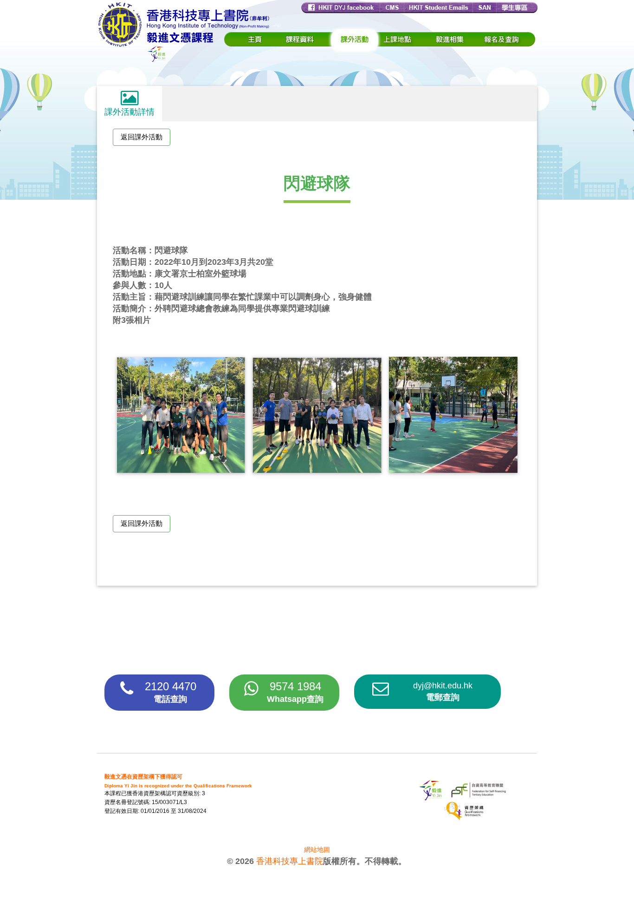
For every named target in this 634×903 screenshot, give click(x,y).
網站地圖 (317, 849)
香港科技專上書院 (289, 861)
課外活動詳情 (129, 112)
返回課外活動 (141, 137)
